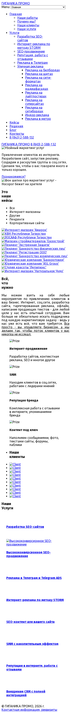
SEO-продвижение (31, 51)
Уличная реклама (30, 66)
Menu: (6, 7)
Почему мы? (26, 21)
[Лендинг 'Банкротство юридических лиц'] (35, 256)
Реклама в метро (38, 118)
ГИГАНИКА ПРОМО (16, 3)
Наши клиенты (28, 25)
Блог (12, 130)
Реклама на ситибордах (34, 109)
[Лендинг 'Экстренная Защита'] (26, 245)
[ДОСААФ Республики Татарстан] (27, 237)
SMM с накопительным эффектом (32, 644)
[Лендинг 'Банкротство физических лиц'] (33, 249)
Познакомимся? (13, 176)
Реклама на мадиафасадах (36, 87)
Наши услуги (26, 29)
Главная (15, 14)
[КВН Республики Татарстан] (24, 234)
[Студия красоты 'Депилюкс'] (24, 267)
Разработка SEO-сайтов (25, 527)
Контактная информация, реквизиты (29, 709)
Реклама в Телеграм (32, 62)
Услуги (14, 33)
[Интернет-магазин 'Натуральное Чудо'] (33, 271)
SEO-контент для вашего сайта (30, 622)
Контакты (16, 134)
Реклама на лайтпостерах (35, 94)
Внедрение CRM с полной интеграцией (25, 693)
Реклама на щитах (39, 74)
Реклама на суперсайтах (34, 101)
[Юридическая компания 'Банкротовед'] (33, 260)
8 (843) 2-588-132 (21, 137)
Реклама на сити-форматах (38, 79)
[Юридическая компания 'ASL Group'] (30, 263)
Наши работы (27, 17)
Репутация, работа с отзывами (32, 57)
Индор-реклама (37, 115)
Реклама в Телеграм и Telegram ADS (34, 578)
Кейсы (14, 122)
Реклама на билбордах (42, 70)
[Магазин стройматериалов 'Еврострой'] (33, 241)
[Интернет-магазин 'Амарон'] (24, 230)
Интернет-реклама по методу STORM (33, 45)
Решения (16, 126)
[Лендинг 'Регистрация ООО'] (24, 252)
